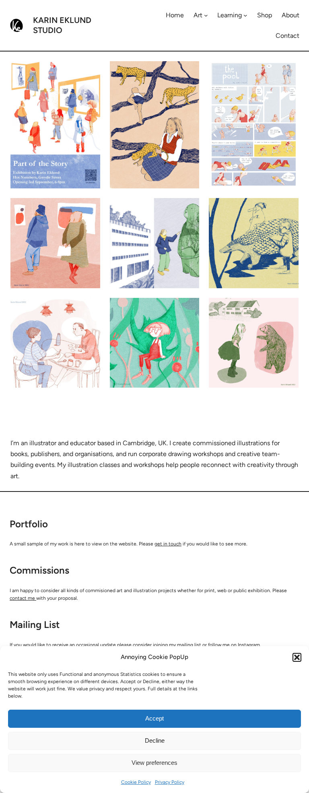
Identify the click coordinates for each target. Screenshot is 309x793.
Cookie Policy (136, 782)
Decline (155, 740)
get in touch (167, 544)
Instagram (249, 645)
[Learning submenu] (245, 15)
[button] (297, 657)
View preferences (154, 762)
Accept (154, 718)
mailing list (189, 645)
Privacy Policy (169, 782)
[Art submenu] (206, 15)
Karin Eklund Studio (62, 25)
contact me (23, 598)
